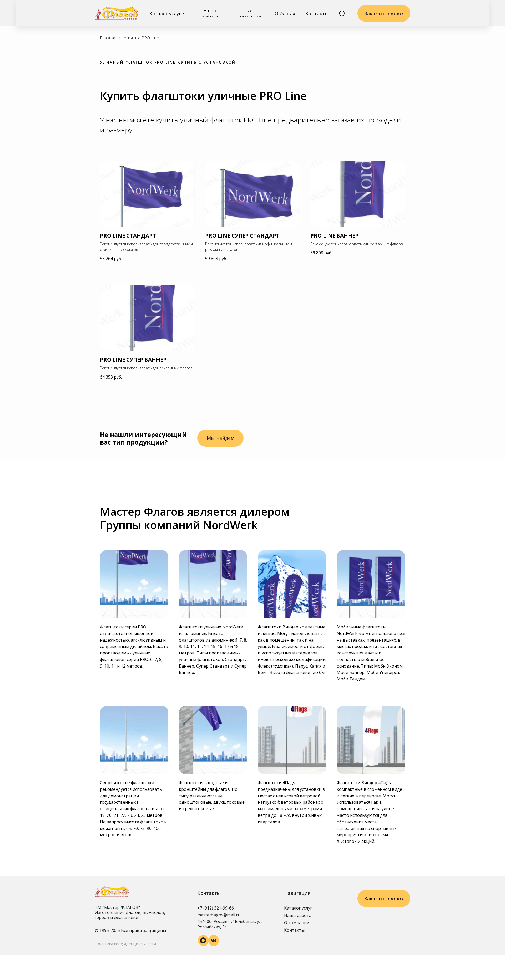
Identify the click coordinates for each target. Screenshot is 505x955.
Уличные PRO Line (141, 37)
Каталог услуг (298, 908)
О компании (296, 923)
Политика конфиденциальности (125, 943)
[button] (220, 438)
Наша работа (297, 915)
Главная (108, 37)
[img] (116, 13)
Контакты (294, 930)
